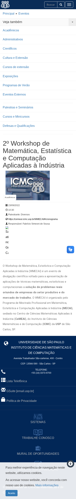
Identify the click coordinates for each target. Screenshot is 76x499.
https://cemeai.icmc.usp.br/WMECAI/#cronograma (33, 219)
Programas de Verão (16, 85)
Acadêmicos (11, 30)
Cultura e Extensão (15, 57)
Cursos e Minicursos (16, 116)
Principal (8, 13)
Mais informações (46, 485)
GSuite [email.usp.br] (20, 391)
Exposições (10, 76)
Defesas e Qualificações (19, 125)
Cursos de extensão (16, 67)
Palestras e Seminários (18, 107)
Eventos (23, 13)
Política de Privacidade (21, 400)
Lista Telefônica (16, 381)
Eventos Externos (14, 94)
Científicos (10, 48)
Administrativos (13, 39)
